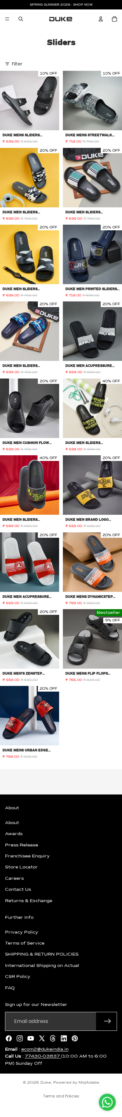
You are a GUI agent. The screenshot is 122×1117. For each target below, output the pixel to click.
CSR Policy (17, 976)
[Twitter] (42, 1038)
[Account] (101, 19)
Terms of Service (24, 943)
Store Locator (21, 867)
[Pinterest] (75, 1038)
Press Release (21, 845)
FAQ (10, 987)
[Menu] (7, 19)
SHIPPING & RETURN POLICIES (42, 954)
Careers (14, 878)
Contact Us (18, 889)
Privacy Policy (21, 932)
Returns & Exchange (28, 900)
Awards (14, 834)
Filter (17, 64)
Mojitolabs (89, 1083)
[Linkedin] (64, 1038)
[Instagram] (19, 1038)
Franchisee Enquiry (27, 856)
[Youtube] (30, 1038)
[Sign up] (108, 1021)
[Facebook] (9, 1038)
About (12, 822)
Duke (45, 1083)
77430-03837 (43, 1056)
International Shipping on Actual (42, 965)
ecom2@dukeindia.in (45, 1049)
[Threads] (53, 1038)
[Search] (21, 19)
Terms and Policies (61, 1096)
